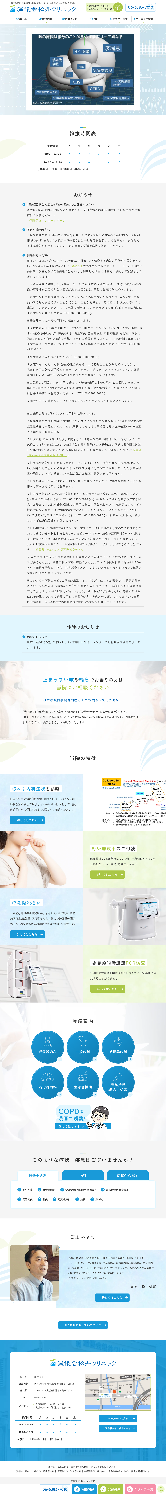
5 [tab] (88, 113)
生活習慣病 (83, 1086)
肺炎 (45, 1199)
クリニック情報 (144, 19)
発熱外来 (77, 266)
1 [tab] (68, 113)
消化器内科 (48, 1086)
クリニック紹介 (98, 1467)
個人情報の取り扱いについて (83, 1325)
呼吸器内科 (71, 19)
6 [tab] (93, 113)
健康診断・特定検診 (140, 1471)
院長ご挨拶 (62, 1467)
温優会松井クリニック (84, 1481)
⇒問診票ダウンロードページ (46, 220)
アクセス (113, 1467)
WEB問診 (87, 1489)
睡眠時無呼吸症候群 (117, 1189)
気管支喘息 (49, 1189)
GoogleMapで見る (118, 1418)
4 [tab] (83, 113)
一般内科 (83, 1051)
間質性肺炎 (64, 1199)
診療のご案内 (22, 1471)
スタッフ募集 (143, 1489)
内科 (95, 19)
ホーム (23, 19)
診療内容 (47, 19)
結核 (83, 1199)
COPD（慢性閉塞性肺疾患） (80, 1189)
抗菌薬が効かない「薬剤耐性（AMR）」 (60, 549)
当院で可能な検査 (79, 1467)
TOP (161, 1490)
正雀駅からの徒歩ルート (118, 1428)
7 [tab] (98, 113)
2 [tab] (73, 113)
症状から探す (120, 19)
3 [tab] (78, 113)
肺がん (99, 1199)
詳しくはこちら (27, 820)
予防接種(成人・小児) (118, 1087)
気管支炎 (27, 1199)
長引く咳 (27, 1189)
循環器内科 (118, 1051)
